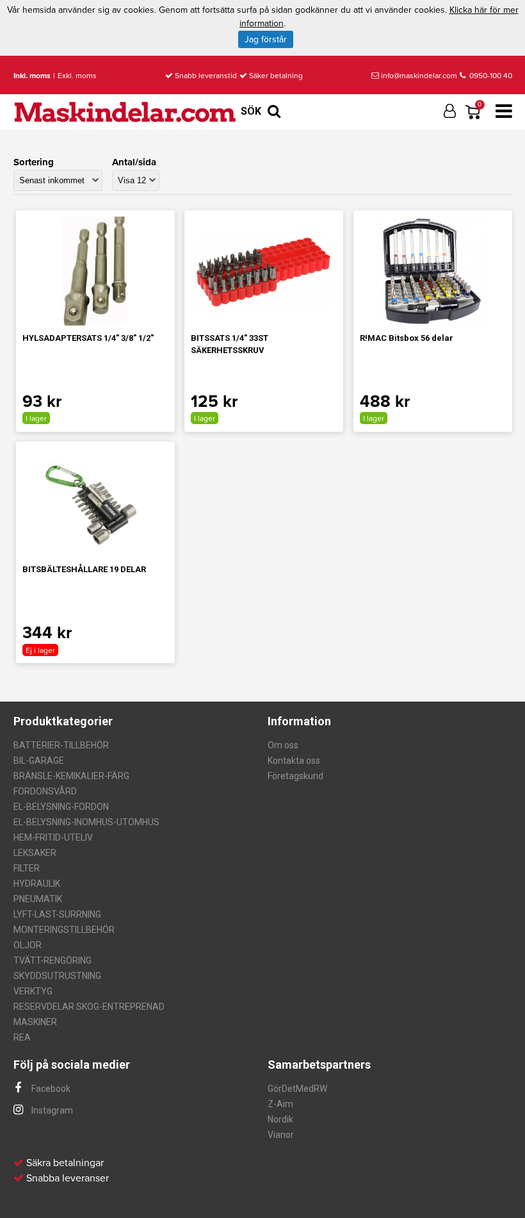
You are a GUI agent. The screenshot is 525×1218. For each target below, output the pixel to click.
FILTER (26, 868)
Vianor (281, 1135)
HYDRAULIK (36, 883)
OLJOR (27, 945)
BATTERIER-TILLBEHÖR (61, 745)
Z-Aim (280, 1104)
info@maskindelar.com (419, 75)
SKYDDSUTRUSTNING (57, 976)
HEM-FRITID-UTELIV (53, 837)
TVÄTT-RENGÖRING (52, 960)
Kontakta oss (294, 760)
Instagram (51, 1110)
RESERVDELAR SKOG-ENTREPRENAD (89, 1006)
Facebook (49, 1088)
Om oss (283, 745)
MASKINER (35, 1022)
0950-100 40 (489, 75)
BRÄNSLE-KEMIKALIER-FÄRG (71, 776)
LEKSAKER (34, 853)
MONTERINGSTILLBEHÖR (64, 930)
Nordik (280, 1119)
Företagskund (295, 776)
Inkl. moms (32, 75)
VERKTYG (32, 991)
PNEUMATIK (37, 899)
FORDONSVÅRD (45, 791)
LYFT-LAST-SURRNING (57, 914)
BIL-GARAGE (38, 760)
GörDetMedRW (297, 1088)
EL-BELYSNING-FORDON (61, 807)
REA (22, 1037)
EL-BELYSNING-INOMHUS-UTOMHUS (86, 822)
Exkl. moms (77, 75)
